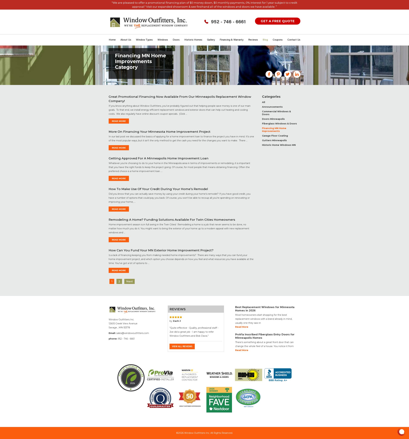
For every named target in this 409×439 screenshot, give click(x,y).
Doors (176, 40)
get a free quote (278, 21)
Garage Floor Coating (275, 135)
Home (112, 40)
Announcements (272, 106)
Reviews (253, 40)
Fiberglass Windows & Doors (279, 123)
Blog (265, 40)
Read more (241, 326)
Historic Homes (193, 40)
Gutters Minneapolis (274, 140)
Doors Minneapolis (273, 119)
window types (144, 40)
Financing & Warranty (231, 40)
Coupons (278, 40)
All (263, 102)
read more (119, 121)
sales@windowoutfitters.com (132, 333)
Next (129, 281)
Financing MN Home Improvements (274, 130)
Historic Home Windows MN (279, 145)
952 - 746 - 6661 (228, 22)
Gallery (211, 40)
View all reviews (182, 346)
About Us (125, 40)
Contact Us (293, 40)
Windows (163, 40)
